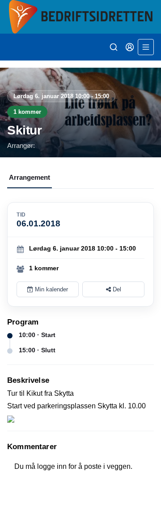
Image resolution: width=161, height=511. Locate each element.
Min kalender (50, 289)
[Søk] (114, 47)
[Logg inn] (130, 47)
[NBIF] (80, 17)
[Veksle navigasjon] (146, 47)
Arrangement (29, 177)
